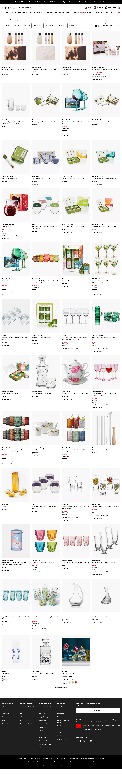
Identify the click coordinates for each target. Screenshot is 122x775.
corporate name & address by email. (91, 765)
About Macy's (61, 706)
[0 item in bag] (118, 7)
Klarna (3, 710)
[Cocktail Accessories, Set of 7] (106, 428)
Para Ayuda (5, 717)
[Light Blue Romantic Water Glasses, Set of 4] (16, 595)
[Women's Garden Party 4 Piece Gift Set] (106, 48)
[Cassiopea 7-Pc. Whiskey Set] (46, 372)
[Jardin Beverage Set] (46, 428)
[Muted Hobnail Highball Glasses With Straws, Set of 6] (76, 428)
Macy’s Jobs (60, 725)
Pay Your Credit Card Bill (27, 723)
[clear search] (72, 7)
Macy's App (42, 713)
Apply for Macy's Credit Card (28, 706)
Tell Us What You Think (45, 744)
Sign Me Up (98, 710)
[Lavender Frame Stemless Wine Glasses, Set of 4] (46, 485)
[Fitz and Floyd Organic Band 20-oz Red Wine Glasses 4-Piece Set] (76, 316)
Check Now (98, 729)
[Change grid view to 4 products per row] (96, 26)
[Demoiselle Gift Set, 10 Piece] (46, 157)
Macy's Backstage (44, 717)
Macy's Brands (43, 720)
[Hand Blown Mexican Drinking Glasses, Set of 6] (46, 595)
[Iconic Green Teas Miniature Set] (46, 316)
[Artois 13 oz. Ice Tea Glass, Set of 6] (106, 541)
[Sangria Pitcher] (16, 205)
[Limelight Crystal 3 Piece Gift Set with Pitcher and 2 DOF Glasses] (16, 100)
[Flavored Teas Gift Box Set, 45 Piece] (106, 205)
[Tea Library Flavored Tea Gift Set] (106, 100)
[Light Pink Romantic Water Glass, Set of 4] (76, 541)
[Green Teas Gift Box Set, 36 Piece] (76, 205)
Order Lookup (5, 713)
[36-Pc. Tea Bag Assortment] (16, 372)
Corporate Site (61, 713)
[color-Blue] (3, 679)
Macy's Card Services (26, 720)
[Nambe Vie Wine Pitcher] (76, 595)
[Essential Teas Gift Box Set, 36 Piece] (106, 157)
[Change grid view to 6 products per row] (99, 26)
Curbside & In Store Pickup (46, 706)
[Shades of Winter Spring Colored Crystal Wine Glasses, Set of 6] (46, 259)
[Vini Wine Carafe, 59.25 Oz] (106, 595)
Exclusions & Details (88, 729)
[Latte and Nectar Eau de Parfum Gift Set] (16, 48)
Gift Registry (42, 747)
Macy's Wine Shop (44, 723)
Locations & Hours (44, 710)
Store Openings (43, 737)
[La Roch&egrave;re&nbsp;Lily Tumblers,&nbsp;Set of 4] (46, 541)
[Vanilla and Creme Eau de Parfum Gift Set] (46, 48)
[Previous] (4, 48)
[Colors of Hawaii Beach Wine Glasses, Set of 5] (76, 100)
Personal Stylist (43, 727)
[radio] (3, 679)
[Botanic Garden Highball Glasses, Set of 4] (106, 485)
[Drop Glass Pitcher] (16, 652)
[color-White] (6, 679)
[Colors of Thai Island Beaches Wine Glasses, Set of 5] (16, 259)
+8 (78, 682)
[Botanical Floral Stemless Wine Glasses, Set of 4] (16, 316)
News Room (60, 729)
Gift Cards (23, 713)
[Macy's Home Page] (8, 7)
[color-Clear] (70, 682)
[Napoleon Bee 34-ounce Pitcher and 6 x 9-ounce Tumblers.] (76, 485)
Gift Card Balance (25, 717)
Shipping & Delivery (7, 723)
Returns (4, 720)
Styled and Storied (62, 739)
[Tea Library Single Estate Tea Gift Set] (46, 100)
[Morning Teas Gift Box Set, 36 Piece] (76, 157)
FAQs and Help (6, 706)
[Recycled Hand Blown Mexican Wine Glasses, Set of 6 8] (106, 259)
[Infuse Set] (16, 485)
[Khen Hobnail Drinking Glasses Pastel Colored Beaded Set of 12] (16, 428)
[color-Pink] (64, 682)
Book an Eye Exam (44, 741)
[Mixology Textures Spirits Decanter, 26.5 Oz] (46, 652)
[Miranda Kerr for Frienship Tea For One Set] (76, 372)
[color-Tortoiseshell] (76, 682)
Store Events (42, 734)
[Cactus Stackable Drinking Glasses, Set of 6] (106, 316)
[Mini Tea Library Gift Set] (16, 157)
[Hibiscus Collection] (76, 652)
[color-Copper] (73, 682)
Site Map (59, 732)
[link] (16, 70)
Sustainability (60, 736)
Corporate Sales (61, 710)
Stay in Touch (42, 730)
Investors (59, 717)
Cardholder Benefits (25, 710)
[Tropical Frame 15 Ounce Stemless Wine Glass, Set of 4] (46, 205)
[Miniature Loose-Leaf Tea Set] (76, 259)
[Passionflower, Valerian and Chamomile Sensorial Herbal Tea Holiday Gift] (16, 541)
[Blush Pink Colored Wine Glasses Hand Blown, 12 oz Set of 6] (106, 372)
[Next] (27, 48)
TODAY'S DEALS (20, 2)
